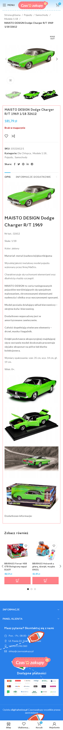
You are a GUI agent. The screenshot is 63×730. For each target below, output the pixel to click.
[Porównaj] (13, 136)
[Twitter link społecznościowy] (18, 164)
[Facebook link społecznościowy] (14, 164)
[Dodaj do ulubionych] (6, 136)
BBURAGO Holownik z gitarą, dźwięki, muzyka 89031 (43, 566)
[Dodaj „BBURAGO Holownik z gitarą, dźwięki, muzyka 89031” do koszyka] (45, 580)
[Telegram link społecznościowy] (32, 164)
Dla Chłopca (24, 153)
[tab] (7, 176)
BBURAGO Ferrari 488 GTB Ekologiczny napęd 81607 (15, 566)
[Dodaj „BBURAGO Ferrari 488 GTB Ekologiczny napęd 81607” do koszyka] (17, 580)
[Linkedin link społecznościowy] (28, 164)
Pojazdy (28, 14)
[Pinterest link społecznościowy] (23, 164)
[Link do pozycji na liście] (31, 646)
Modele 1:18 (11, 18)
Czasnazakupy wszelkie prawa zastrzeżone (35, 711)
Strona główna (12, 14)
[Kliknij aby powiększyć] (10, 80)
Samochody (42, 14)
